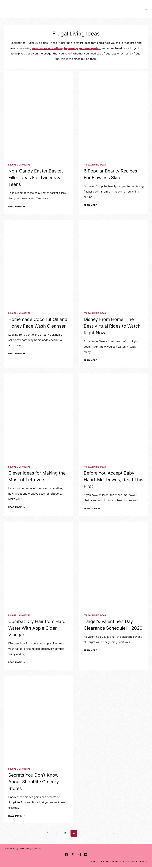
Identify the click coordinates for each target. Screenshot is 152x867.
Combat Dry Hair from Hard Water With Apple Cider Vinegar (37, 628)
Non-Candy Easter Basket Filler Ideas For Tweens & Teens (35, 177)
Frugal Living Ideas (19, 165)
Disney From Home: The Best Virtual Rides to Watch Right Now (112, 326)
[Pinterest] (85, 854)
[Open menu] (146, 9)
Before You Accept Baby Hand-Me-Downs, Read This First (113, 479)
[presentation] (38, 114)
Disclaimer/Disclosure (30, 848)
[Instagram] (79, 854)
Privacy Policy (11, 848)
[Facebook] (66, 854)
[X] (73, 854)
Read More (16, 206)
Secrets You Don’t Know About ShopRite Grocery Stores (33, 781)
